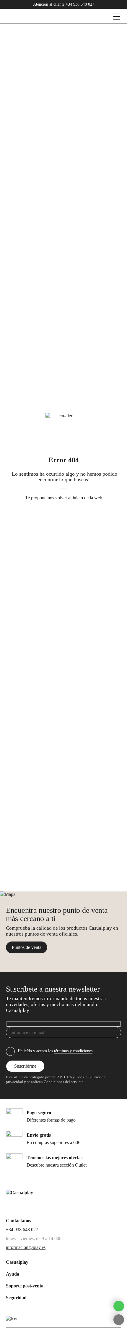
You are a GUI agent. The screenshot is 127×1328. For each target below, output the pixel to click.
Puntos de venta (26, 947)
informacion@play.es (25, 1247)
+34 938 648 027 (80, 4)
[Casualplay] (46, 16)
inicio (78, 497)
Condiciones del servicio (63, 1082)
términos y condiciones (73, 1051)
